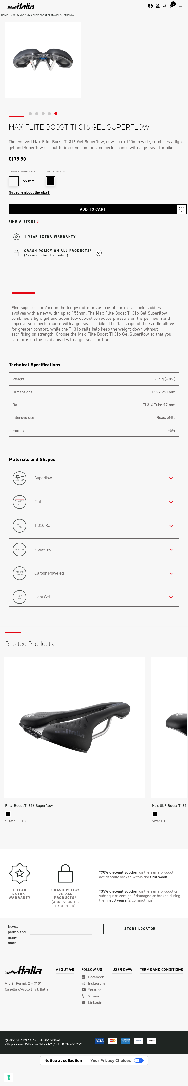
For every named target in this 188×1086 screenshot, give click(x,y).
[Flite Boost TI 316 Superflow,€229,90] (74, 727)
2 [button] (36, 113)
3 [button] (43, 113)
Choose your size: (22, 171)
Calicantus (32, 1044)
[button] (63, 253)
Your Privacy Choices (110, 1060)
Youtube (94, 989)
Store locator (140, 928)
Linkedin (94, 1002)
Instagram (96, 983)
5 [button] (55, 113)
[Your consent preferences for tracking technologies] (8, 1077)
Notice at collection (63, 1060)
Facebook (95, 976)
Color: (55, 171)
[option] (43, 60)
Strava (93, 996)
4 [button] (49, 113)
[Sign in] (158, 5)
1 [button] (30, 113)
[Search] (164, 5)
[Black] (8, 814)
